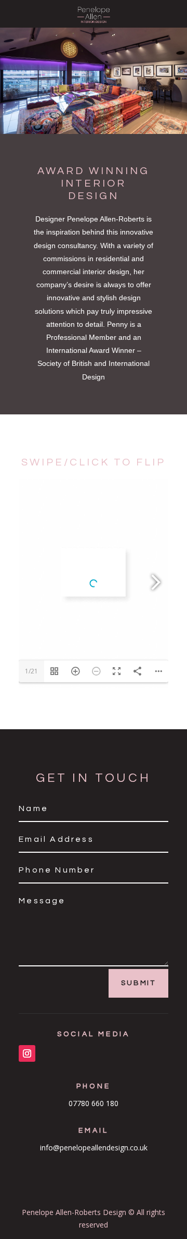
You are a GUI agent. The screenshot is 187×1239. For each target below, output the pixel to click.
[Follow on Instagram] (27, 1053)
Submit (138, 983)
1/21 (31, 671)
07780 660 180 (93, 1103)
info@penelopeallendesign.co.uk (94, 1147)
